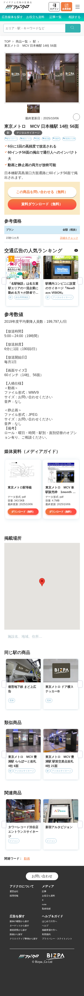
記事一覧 (56, 17)
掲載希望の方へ (49, 930)
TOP (7, 41)
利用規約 (46, 934)
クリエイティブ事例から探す (24, 938)
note (44, 904)
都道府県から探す (18, 930)
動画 (27, 858)
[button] (42, 582)
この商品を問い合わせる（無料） (42, 192)
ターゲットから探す (19, 925)
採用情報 (14, 895)
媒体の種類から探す (19, 921)
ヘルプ (45, 925)
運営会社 (14, 891)
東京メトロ (26, 139)
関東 (37, 139)
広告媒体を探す (12, 17)
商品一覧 (22, 41)
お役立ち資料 (35, 17)
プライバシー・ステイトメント (57, 938)
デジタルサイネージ (28, 132)
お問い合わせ (42, 876)
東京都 (47, 139)
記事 (44, 891)
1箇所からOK (70, 139)
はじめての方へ (49, 921)
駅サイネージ (12, 139)
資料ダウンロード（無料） (42, 204)
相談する (74, 17)
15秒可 (57, 139)
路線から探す (16, 934)
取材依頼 (46, 909)
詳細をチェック (69, 237)
